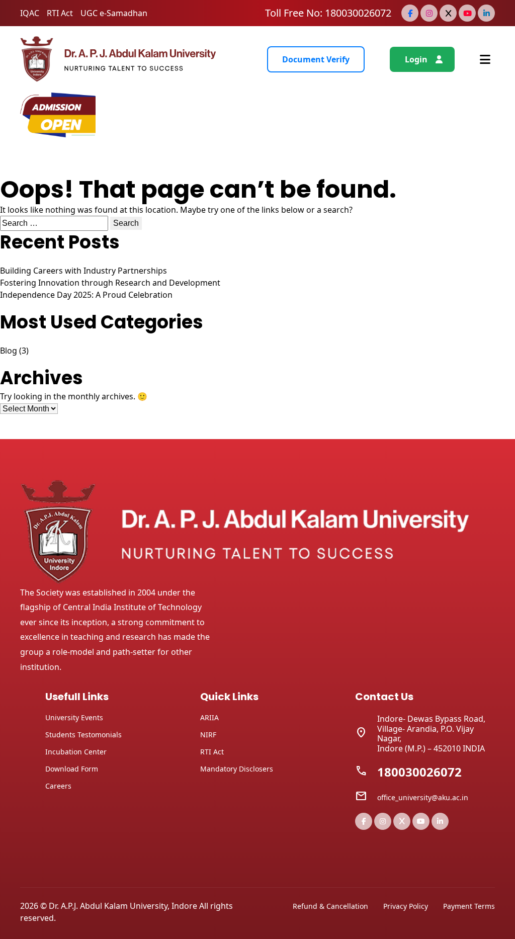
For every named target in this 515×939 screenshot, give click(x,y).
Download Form (71, 769)
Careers (58, 786)
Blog (8, 350)
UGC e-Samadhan (113, 13)
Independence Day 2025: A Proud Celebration (86, 294)
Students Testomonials (83, 734)
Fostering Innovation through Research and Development (110, 282)
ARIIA (209, 717)
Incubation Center (76, 751)
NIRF (208, 734)
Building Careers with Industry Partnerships (83, 270)
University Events (74, 717)
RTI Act (60, 13)
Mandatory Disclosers (236, 769)
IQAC (29, 13)
